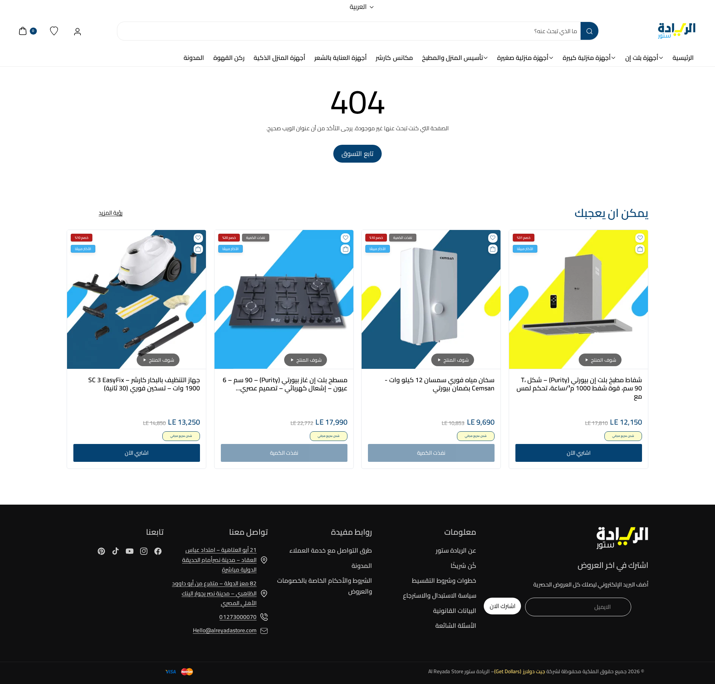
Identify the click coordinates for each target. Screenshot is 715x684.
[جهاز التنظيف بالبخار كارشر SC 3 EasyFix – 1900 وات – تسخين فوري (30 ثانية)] (136, 299)
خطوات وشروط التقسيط (444, 580)
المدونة (362, 566)
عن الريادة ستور (456, 550)
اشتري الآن (578, 453)
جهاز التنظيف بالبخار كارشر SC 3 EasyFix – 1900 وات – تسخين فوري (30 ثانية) (144, 384)
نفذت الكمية (431, 453)
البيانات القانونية (454, 611)
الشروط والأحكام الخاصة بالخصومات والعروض (324, 586)
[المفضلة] (54, 31)
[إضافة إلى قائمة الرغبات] (640, 238)
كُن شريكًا (463, 566)
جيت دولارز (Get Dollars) (519, 671)
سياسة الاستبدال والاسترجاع (439, 595)
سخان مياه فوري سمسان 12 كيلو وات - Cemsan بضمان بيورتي (440, 384)
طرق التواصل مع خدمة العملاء (330, 550)
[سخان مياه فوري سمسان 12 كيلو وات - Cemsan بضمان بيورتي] (431, 299)
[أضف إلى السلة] (640, 249)
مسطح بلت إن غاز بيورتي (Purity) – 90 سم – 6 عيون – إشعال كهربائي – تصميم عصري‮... (285, 384)
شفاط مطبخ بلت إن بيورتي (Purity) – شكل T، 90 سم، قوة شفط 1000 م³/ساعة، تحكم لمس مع (579, 388)
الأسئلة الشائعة (455, 626)
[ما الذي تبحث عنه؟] (589, 31)
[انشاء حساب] (78, 31)
